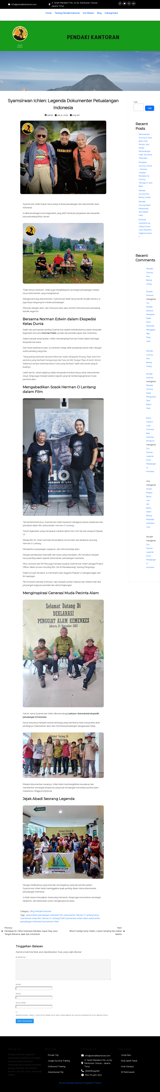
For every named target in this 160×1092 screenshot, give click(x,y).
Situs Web (21, 1003)
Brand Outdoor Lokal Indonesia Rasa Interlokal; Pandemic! (150, 429)
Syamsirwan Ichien (50, 921)
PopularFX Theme (92, 1083)
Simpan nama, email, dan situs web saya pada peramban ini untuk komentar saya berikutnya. (62, 1015)
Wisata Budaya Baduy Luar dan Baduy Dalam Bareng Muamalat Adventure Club (150, 508)
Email (19, 994)
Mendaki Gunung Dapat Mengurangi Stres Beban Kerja (144, 208)
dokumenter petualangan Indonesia (42, 915)
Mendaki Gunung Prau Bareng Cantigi (144, 194)
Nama (19, 984)
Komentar (21, 957)
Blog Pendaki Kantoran (40, 911)
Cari (135, 102)
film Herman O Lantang (49, 918)
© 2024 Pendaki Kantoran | (71, 1083)
